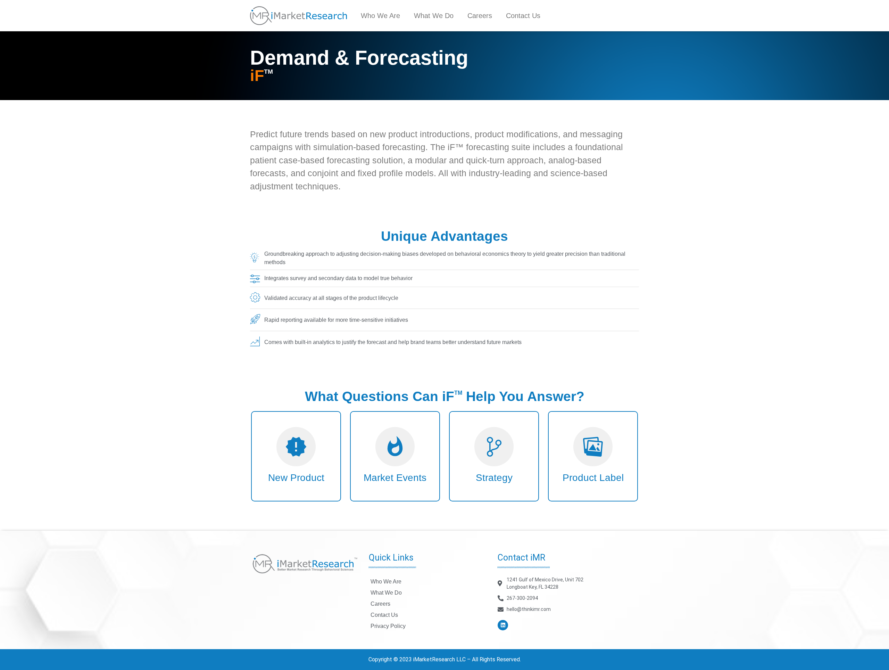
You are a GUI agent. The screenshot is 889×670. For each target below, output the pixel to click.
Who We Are (380, 15)
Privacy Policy (388, 626)
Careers (479, 15)
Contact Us (523, 15)
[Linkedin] (503, 625)
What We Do (434, 15)
